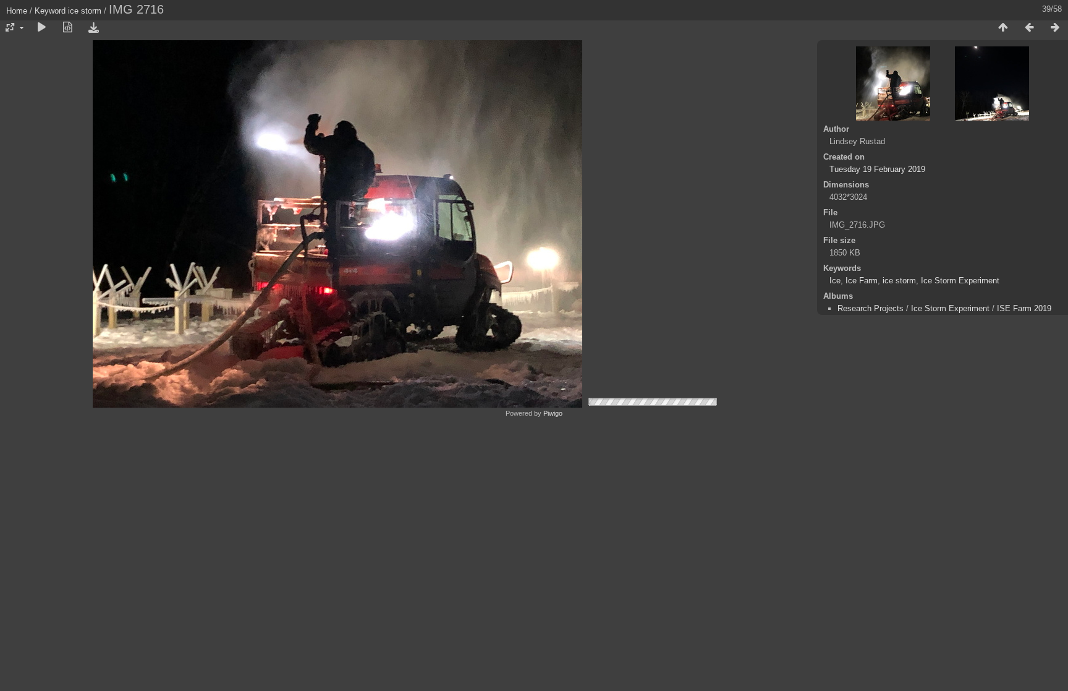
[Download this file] (93, 28)
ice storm (84, 10)
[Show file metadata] (67, 28)
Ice (835, 280)
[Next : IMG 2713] (1055, 28)
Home (16, 10)
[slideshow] (41, 28)
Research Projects (870, 308)
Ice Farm (862, 280)
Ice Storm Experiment (960, 280)
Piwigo (552, 413)
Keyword (50, 10)
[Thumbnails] (1003, 28)
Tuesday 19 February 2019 (877, 169)
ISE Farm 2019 (1024, 308)
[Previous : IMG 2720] (1029, 28)
